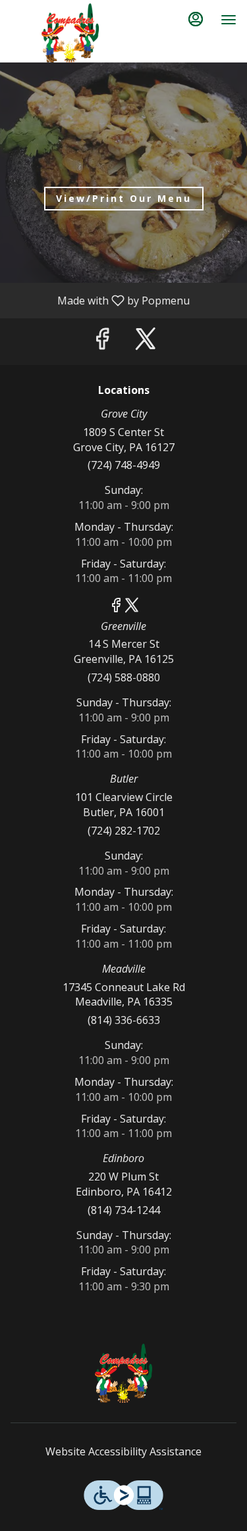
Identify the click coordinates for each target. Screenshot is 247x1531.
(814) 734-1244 (124, 1210)
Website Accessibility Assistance (123, 1451)
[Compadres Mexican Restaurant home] (70, 32)
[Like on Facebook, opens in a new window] (102, 341)
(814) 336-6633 (124, 1020)
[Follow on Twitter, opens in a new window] (145, 341)
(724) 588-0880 (124, 677)
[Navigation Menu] (228, 20)
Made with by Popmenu (100, 299)
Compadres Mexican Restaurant (123, 1373)
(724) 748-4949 (124, 465)
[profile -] (196, 19)
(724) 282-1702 (124, 830)
